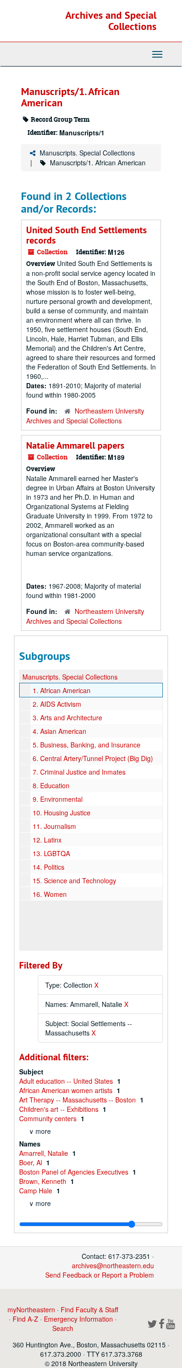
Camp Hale (36, 1190)
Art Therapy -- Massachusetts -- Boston (78, 1099)
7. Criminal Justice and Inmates (79, 771)
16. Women (50, 894)
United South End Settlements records (86, 235)
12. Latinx (47, 839)
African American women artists (66, 1090)
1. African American (62, 690)
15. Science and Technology (74, 880)
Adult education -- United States (67, 1081)
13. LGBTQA (51, 853)
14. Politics (48, 867)
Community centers (48, 1118)
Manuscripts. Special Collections (87, 152)
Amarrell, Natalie (44, 1153)
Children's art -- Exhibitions (59, 1109)
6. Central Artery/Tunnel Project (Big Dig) (93, 758)
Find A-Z (25, 1319)
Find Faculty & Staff (89, 1309)
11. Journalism (54, 826)
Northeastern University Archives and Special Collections (85, 415)
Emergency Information (78, 1319)
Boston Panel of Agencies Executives (74, 1171)
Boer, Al (31, 1162)
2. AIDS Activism (57, 704)
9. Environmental (58, 799)
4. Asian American (59, 731)
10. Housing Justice (62, 812)
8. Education (51, 785)
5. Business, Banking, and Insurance (86, 744)
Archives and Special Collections (110, 20)
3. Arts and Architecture (67, 717)
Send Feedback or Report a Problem (99, 1274)
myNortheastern (31, 1309)
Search (62, 1328)
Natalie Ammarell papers (75, 445)
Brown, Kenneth (43, 1181)
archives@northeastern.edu (113, 1265)
